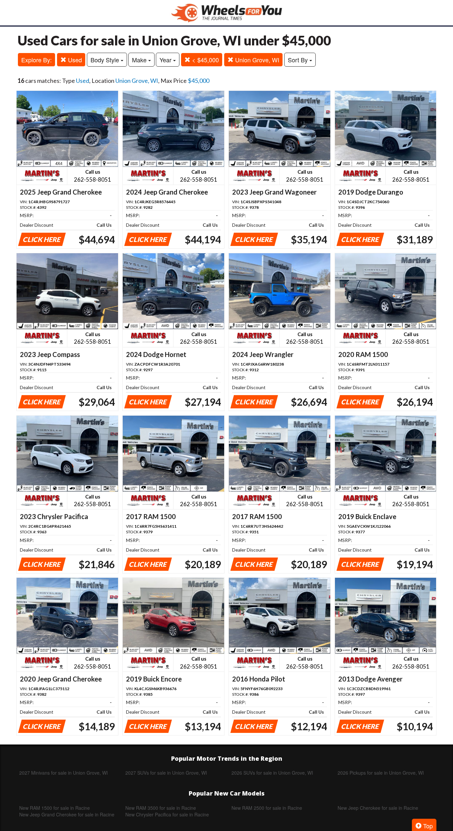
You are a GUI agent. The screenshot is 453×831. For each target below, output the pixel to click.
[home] (226, 13)
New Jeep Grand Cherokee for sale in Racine (66, 814)
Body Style (106, 59)
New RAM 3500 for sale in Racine (160, 807)
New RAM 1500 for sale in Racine (54, 807)
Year (166, 59)
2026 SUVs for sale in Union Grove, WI (272, 772)
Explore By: (36, 59)
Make (140, 59)
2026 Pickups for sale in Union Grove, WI (381, 772)
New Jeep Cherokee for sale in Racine (378, 807)
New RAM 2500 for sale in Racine (266, 807)
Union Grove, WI (256, 59)
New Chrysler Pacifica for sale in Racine (167, 814)
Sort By (298, 59)
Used (74, 59)
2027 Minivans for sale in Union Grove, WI (63, 772)
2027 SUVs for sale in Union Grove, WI (166, 772)
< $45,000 (204, 59)
